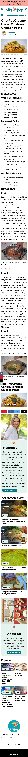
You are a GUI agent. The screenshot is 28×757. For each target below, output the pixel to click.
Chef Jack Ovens (7, 66)
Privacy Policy (23, 737)
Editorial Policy (14, 737)
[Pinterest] (19, 744)
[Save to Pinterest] (1, 377)
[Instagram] (9, 744)
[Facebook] (12, 744)
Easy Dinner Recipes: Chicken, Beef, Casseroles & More (13, 521)
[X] (15, 744)
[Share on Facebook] (1, 373)
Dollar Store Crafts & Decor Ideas (20, 698)
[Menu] (1, 9)
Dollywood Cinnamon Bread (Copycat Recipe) (13, 593)
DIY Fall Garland (18, 674)
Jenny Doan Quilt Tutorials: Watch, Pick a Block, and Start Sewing (7, 701)
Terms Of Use (4, 737)
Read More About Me (10, 490)
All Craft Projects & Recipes (19, 15)
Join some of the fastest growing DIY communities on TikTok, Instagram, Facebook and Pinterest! (14, 3)
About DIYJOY (21, 734)
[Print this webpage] (1, 383)
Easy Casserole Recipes (12, 545)
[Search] (26, 9)
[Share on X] (1, 380)
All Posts (9, 15)
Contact (14, 741)
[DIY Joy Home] (14, 9)
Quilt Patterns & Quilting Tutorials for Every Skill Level (7, 678)
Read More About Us (14, 652)
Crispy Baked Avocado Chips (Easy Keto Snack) (14, 568)
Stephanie (11, 32)
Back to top (13, 754)
